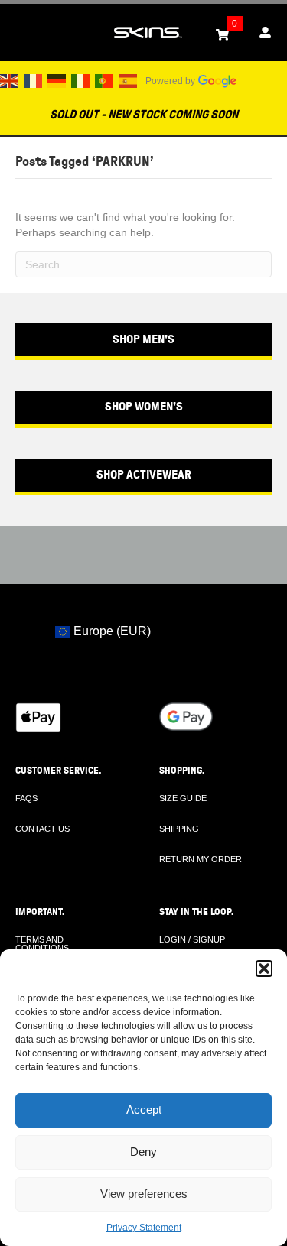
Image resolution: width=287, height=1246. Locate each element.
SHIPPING (179, 828)
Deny (143, 1151)
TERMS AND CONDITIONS (42, 943)
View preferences (144, 1193)
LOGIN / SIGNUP (192, 939)
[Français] (34, 80)
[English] (10, 80)
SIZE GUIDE (183, 798)
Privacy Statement (143, 1227)
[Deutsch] (57, 80)
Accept (143, 1109)
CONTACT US (42, 828)
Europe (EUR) (110, 631)
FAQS (26, 798)
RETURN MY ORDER (200, 859)
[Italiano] (81, 80)
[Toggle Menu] (20, 33)
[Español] (129, 80)
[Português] (105, 80)
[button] (264, 968)
